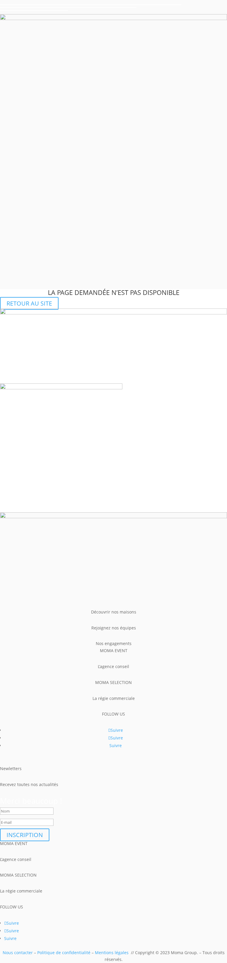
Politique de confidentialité (63, 952)
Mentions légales (112, 952)
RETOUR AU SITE (29, 303)
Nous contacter (18, 952)
